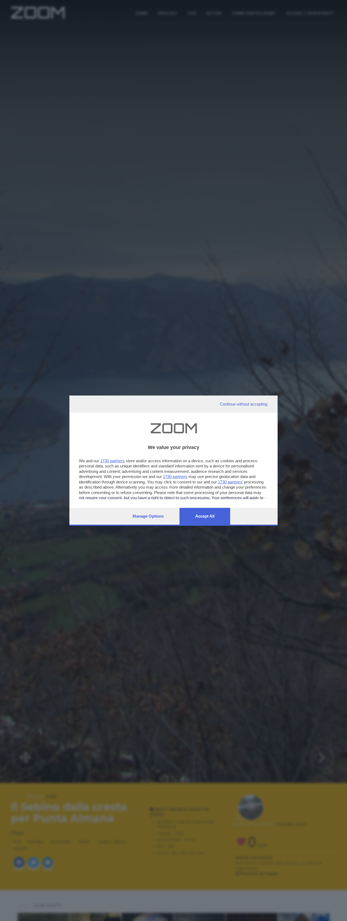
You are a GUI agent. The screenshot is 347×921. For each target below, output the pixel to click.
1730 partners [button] (112, 460)
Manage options (148, 516)
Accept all (204, 516)
